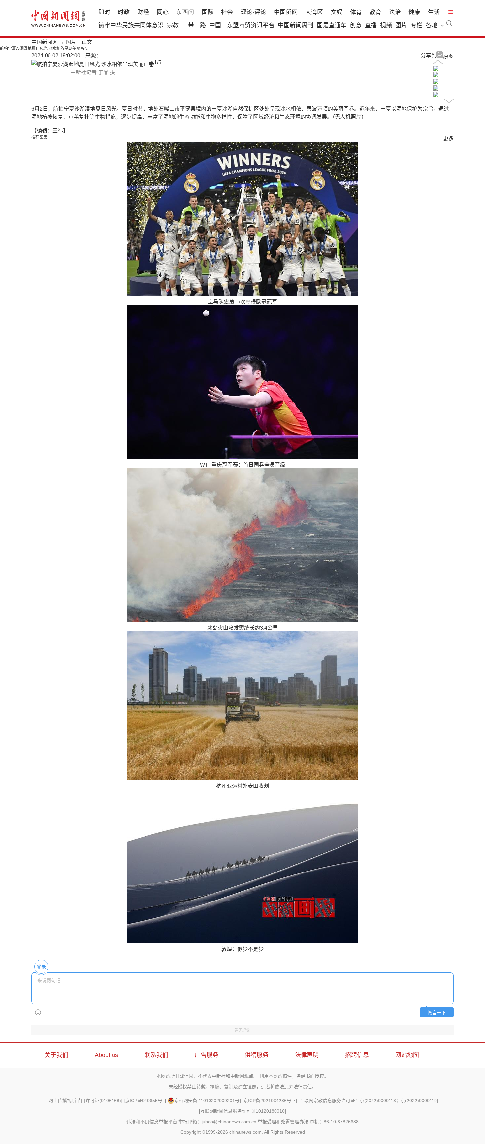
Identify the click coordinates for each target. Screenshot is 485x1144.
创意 (356, 25)
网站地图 (407, 1055)
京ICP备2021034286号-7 (269, 1100)
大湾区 (314, 12)
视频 (386, 25)
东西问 (185, 12)
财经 (143, 12)
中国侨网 (286, 12)
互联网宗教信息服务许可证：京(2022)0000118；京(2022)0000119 (368, 1100)
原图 (448, 56)
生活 (434, 12)
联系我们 (156, 1055)
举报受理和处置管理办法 (283, 1121)
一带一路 (194, 25)
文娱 (336, 12)
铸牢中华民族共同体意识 (131, 25)
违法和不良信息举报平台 (151, 1121)
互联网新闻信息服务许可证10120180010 (242, 1111)
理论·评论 (253, 12)
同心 (163, 12)
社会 (227, 12)
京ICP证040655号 (143, 1100)
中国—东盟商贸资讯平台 (242, 25)
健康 (414, 12)
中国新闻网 (44, 42)
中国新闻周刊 (295, 25)
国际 (207, 12)
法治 (395, 12)
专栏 (416, 25)
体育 (356, 12)
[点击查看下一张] (92, 64)
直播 (371, 25)
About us (106, 1055)
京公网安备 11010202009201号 (207, 1100)
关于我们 (56, 1055)
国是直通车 (331, 25)
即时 (104, 12)
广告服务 (206, 1055)
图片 (401, 25)
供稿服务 (257, 1055)
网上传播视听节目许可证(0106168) (84, 1100)
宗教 (173, 25)
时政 (124, 12)
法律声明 (307, 1055)
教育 (375, 12)
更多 (448, 138)
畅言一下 (437, 1012)
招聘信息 (357, 1055)
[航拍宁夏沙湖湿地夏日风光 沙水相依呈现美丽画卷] (435, 69)
